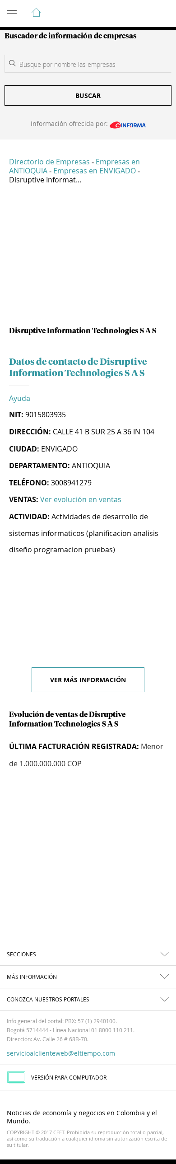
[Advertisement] (88, 259)
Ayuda (19, 398)
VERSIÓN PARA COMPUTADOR (69, 1077)
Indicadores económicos (141, 14)
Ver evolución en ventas (80, 499)
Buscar (88, 95)
